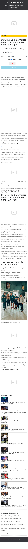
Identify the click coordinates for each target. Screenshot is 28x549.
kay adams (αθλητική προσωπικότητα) (11, 518)
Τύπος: (9, 59)
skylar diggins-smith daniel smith (10, 192)
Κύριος (5, 5)
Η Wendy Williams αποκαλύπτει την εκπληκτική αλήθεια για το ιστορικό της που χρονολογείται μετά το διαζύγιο (13, 470)
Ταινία (14, 59)
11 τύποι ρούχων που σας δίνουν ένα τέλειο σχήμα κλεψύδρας (13, 421)
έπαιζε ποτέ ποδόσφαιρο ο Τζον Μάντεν (11, 516)
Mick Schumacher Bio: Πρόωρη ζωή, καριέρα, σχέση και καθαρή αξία (13, 479)
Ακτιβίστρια (11, 5)
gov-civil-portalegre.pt (14, 2)
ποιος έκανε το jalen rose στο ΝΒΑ (10, 144)
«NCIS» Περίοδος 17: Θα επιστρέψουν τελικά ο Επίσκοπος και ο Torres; (12, 430)
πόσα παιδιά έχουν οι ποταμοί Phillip (10, 521)
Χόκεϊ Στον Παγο (13, 7)
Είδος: (2, 56)
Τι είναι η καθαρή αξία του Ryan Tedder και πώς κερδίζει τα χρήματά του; (13, 403)
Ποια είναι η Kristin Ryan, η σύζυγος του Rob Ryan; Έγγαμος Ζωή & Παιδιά (12, 444)
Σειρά (19, 59)
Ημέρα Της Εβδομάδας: (4, 51)
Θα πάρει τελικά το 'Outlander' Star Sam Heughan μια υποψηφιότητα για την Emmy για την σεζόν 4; (13, 488)
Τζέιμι (10, 357)
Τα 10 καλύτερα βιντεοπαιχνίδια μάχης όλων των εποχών (12, 460)
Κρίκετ (21, 5)
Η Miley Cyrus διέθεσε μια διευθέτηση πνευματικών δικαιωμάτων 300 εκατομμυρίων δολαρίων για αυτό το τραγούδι (14, 412)
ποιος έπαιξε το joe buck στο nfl (9, 533)
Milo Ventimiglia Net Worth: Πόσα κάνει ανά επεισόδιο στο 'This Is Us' (12, 453)
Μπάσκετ (17, 5)
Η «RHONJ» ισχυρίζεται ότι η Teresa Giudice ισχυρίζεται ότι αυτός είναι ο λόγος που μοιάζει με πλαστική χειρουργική (13, 497)
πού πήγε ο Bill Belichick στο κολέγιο (10, 369)
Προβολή (14, 67)
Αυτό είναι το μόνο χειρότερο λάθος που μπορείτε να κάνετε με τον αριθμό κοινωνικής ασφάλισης (13, 506)
